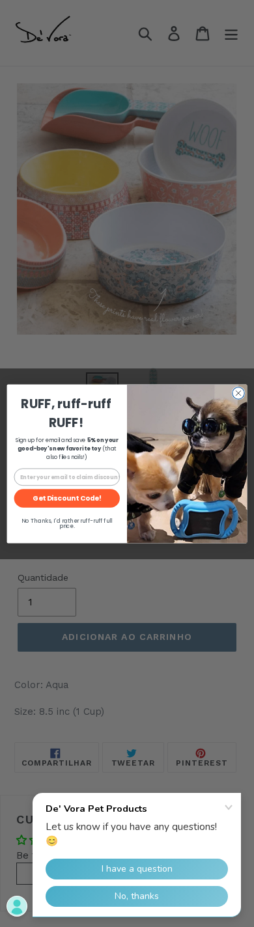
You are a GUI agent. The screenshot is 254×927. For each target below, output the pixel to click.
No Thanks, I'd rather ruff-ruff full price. (66, 523)
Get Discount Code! (67, 498)
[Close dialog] (238, 392)
